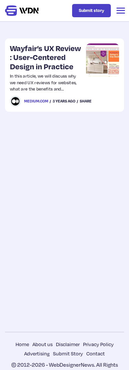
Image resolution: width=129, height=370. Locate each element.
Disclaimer (68, 344)
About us (42, 344)
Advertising (37, 353)
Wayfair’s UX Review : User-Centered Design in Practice (45, 57)
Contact (95, 353)
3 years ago (64, 101)
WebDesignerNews (71, 364)
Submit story (91, 10)
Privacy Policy (98, 344)
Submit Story (68, 353)
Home (22, 344)
